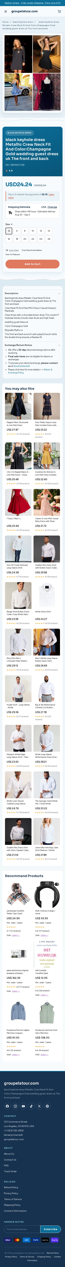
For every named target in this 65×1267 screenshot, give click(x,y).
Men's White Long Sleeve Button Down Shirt (46, 659)
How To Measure (13, 254)
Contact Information (15, 1210)
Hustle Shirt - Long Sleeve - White (18, 706)
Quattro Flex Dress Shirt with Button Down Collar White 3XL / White (46, 566)
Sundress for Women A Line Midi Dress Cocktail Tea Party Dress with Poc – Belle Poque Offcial (46, 473)
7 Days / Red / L (14, 518)
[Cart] (59, 11)
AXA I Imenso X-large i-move (45, 912)
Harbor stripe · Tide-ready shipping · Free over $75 (32, 3)
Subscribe (51, 1229)
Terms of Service (13, 1199)
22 (33, 239)
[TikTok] (31, 1106)
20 (25, 239)
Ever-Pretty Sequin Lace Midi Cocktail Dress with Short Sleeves (45, 424)
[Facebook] (7, 1106)
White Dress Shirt (43, 611)
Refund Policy (11, 1187)
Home (5, 22)
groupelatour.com (24, 11)
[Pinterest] (47, 1106)
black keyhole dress (23, 22)
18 (17, 239)
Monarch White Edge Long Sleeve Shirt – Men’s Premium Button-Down (18, 756)
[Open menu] (5, 11)
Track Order (10, 1171)
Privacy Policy (11, 1193)
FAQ (6, 1165)
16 (9, 239)
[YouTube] (23, 1106)
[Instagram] (15, 1106)
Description (11, 293)
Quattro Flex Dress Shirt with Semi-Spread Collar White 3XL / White (17, 849)
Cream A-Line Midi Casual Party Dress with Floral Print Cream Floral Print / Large (46, 520)
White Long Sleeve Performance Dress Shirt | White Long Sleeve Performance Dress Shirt (46, 756)
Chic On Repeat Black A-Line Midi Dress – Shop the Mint (18, 473)
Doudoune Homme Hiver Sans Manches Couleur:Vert (46, 1031)
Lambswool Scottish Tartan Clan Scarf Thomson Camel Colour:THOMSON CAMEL (15, 912)
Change (52, 207)
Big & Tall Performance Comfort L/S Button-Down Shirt (45, 706)
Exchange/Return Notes (18, 345)
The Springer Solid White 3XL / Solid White (46, 802)
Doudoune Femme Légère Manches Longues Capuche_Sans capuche (18, 1031)
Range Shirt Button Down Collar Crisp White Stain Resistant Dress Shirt (18, 613)
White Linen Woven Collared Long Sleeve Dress (16, 802)
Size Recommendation (32, 250)
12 (41, 231)
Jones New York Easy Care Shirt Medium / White (46, 848)
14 (49, 231)
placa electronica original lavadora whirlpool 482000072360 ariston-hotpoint (18, 972)
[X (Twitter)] (39, 1106)
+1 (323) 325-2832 (14, 1130)
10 (33, 231)
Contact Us (10, 1159)
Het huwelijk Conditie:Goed (41, 971)
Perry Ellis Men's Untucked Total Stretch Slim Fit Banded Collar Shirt (17, 660)
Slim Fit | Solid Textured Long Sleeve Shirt (17, 566)
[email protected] (22, 366)
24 (41, 239)
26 (49, 239)
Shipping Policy (12, 1205)
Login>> (16, 935)
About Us (9, 1153)
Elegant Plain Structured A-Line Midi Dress (17, 423)
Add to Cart (32, 264)
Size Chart (13, 250)
